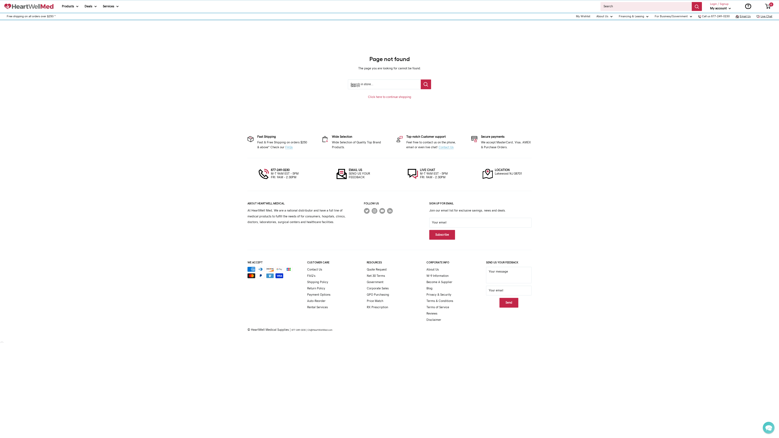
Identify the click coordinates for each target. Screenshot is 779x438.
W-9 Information (437, 275)
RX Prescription (377, 307)
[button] (769, 428)
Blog (429, 288)
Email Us (745, 16)
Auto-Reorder (316, 301)
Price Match (375, 301)
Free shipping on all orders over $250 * (31, 16)
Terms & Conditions (439, 301)
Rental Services (317, 307)
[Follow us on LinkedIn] (390, 211)
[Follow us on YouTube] (382, 211)
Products (68, 6)
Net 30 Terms (376, 275)
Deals (88, 6)
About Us (602, 16)
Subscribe (442, 234)
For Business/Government (671, 16)
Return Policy (316, 288)
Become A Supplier (439, 282)
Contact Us (446, 147)
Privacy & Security (438, 294)
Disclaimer (433, 319)
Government (375, 282)
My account (719, 8)
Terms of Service (437, 307)
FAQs (289, 147)
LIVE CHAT (427, 170)
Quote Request (377, 269)
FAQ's (311, 275)
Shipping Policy (317, 282)
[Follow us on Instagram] (374, 211)
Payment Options (318, 294)
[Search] (697, 6)
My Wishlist (583, 16)
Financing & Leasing (631, 16)
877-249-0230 (280, 170)
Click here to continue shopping (389, 97)
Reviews (431, 313)
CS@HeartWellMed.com (320, 330)
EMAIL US (355, 170)
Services (108, 6)
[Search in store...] (426, 84)
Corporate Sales (378, 288)
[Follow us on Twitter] (367, 211)
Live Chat (766, 16)
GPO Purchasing (378, 294)
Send (509, 302)
